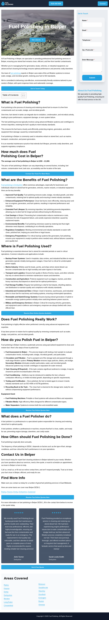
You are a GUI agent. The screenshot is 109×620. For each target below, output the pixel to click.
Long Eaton (8, 602)
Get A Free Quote (38, 567)
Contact (103, 3)
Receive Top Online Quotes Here (37, 410)
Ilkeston (7, 599)
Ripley (3, 492)
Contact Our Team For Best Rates (38, 174)
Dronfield (42, 594)
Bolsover (42, 584)
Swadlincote (43, 588)
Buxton (41, 601)
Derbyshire (23, 492)
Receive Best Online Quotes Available (37, 313)
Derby (15, 492)
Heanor (9, 492)
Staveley (42, 591)
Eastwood (31, 492)
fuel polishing (15, 73)
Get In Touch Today (38, 88)
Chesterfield (8, 605)
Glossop (42, 605)
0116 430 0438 (56, 3)
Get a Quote (36, 40)
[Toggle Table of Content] (22, 95)
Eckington (42, 598)
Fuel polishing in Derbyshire (12, 185)
